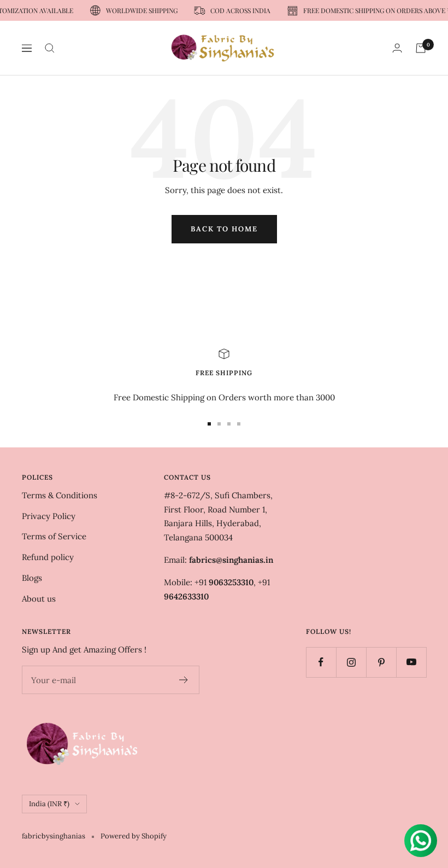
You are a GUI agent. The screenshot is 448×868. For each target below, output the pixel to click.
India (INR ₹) (49, 803)
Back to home (224, 229)
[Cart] (420, 48)
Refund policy (48, 557)
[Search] (50, 48)
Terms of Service (54, 536)
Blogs (32, 578)
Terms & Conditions (59, 495)
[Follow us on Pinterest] (381, 662)
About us (39, 598)
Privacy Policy (48, 516)
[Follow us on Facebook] (321, 662)
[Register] (183, 680)
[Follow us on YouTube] (411, 662)
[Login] (397, 48)
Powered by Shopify (134, 836)
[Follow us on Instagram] (351, 662)
